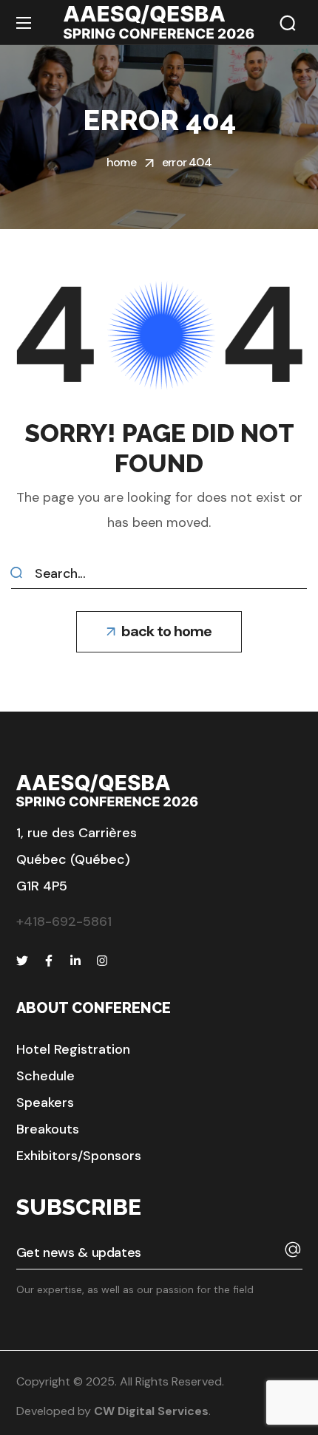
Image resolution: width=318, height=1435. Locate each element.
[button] (287, 23)
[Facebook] (49, 961)
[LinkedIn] (75, 961)
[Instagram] (102, 961)
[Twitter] (22, 961)
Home (121, 162)
